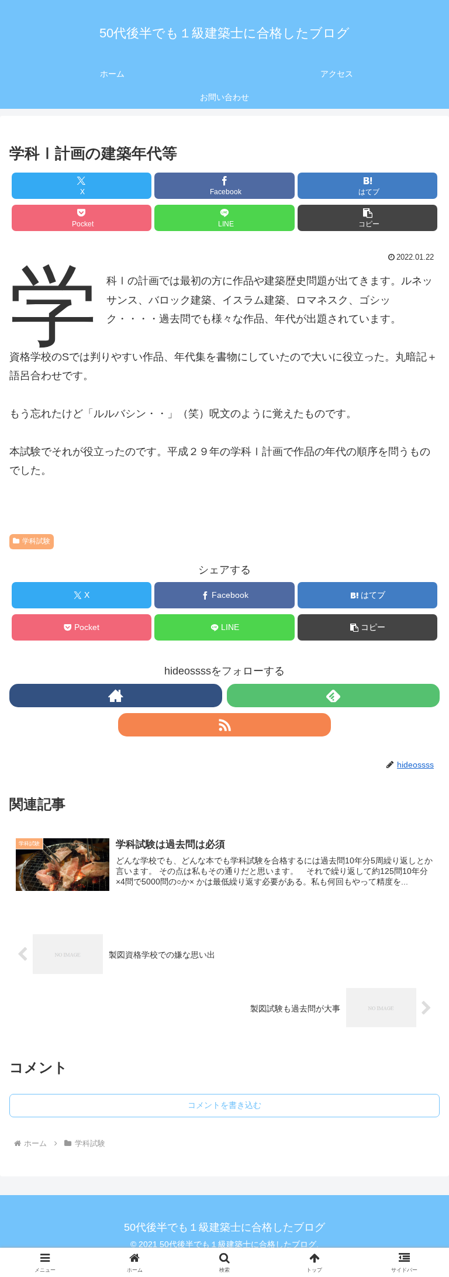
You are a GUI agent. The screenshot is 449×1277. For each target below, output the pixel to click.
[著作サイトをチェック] (115, 695)
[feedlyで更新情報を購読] (333, 695)
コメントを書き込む (224, 1105)
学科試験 (36, 541)
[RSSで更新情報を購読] (224, 724)
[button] (367, 218)
